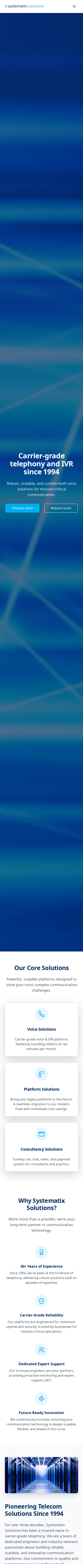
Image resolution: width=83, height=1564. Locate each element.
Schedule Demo (22, 508)
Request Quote (61, 508)
